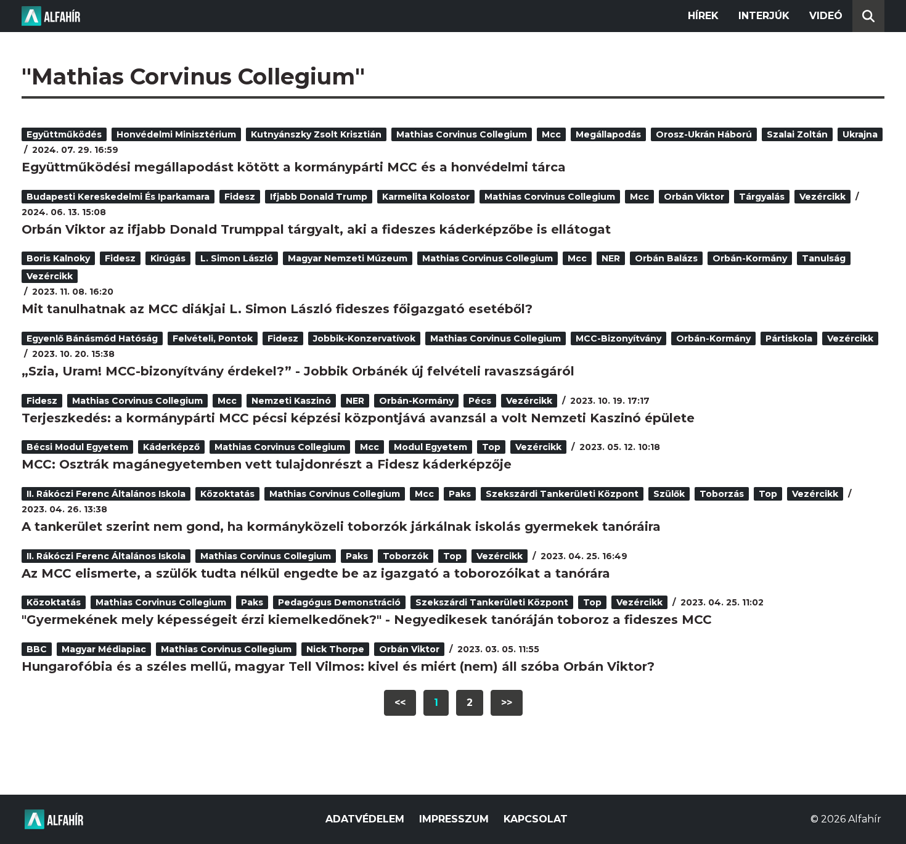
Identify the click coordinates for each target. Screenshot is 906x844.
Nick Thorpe (335, 649)
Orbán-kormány (749, 258)
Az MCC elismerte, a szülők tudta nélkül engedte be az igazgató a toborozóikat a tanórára (316, 573)
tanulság (824, 258)
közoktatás (227, 493)
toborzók (405, 556)
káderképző (171, 447)
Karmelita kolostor (426, 196)
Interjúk (764, 16)
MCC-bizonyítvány (618, 338)
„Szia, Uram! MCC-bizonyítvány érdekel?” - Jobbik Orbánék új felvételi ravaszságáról (298, 371)
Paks (460, 493)
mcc (551, 134)
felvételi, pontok (213, 338)
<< (400, 702)
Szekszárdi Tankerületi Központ (562, 493)
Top (491, 447)
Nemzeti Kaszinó (291, 400)
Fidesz (239, 196)
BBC (37, 649)
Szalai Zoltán (797, 134)
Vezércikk (822, 196)
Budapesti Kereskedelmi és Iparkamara (118, 196)
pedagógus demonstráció (339, 602)
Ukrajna (860, 134)
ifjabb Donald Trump (318, 196)
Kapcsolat (536, 819)
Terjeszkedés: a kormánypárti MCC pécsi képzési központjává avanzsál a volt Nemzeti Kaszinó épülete (358, 418)
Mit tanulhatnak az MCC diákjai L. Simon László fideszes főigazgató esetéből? (277, 308)
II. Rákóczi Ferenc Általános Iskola (106, 493)
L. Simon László (236, 258)
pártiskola (788, 338)
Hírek (703, 16)
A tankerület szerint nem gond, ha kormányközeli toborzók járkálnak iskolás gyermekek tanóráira (341, 526)
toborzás (722, 493)
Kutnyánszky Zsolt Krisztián (316, 134)
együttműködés (64, 134)
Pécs (479, 400)
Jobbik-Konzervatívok (364, 338)
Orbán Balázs (666, 258)
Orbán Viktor (694, 196)
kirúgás (168, 258)
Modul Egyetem (430, 447)
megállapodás (608, 134)
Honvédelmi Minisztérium (176, 134)
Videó (826, 16)
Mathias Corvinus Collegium (461, 134)
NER (611, 258)
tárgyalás (762, 196)
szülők (669, 493)
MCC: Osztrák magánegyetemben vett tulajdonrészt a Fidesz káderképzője (267, 464)
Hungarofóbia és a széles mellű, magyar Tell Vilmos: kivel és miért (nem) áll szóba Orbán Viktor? (338, 666)
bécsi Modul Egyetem (77, 447)
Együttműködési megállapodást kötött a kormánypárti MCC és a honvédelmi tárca (294, 167)
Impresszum (454, 819)
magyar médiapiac (104, 649)
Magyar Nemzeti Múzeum (347, 258)
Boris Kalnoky (58, 258)
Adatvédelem (364, 819)
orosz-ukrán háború (704, 134)
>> (506, 702)
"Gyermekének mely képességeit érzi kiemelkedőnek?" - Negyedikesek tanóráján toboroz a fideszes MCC (367, 619)
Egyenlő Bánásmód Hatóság (92, 338)
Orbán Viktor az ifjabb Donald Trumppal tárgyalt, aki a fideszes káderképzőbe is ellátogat (316, 229)
